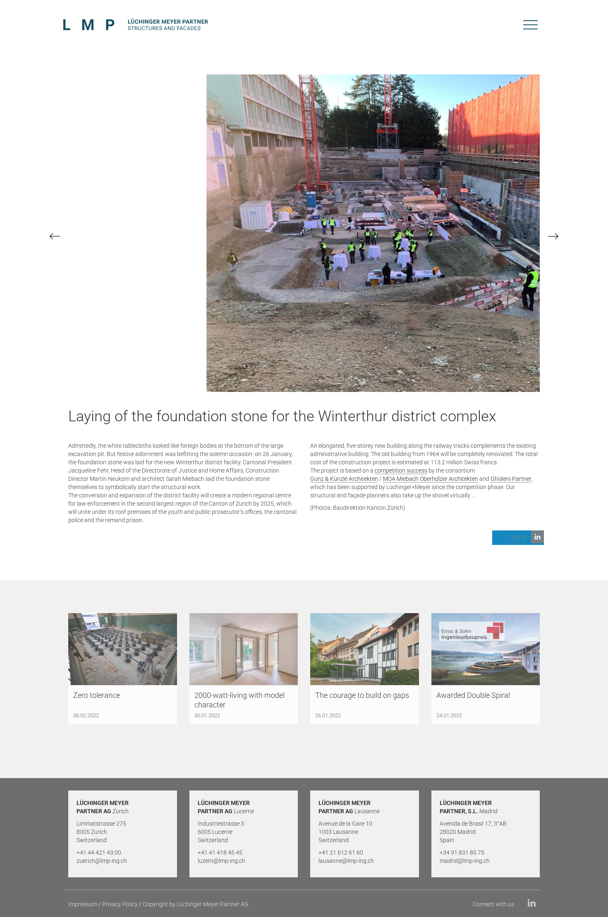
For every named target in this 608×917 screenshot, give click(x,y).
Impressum (82, 904)
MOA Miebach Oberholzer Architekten (430, 478)
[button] (518, 537)
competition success (401, 470)
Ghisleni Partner (511, 478)
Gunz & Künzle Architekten (344, 478)
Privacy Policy (120, 904)
